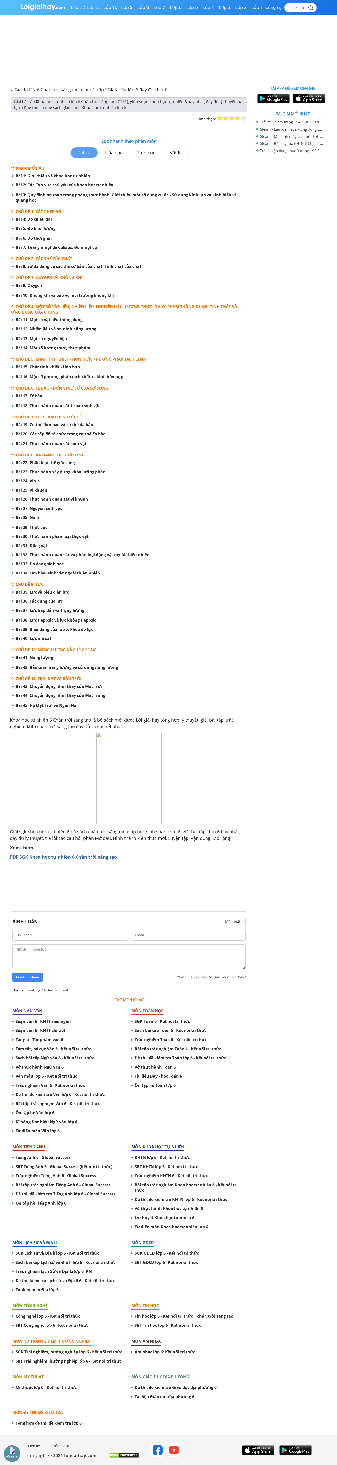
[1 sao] (220, 118)
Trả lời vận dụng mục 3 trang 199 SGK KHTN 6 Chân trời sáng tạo (292, 150)
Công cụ (273, 7)
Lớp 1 (257, 7)
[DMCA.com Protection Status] (124, 1457)
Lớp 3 (224, 7)
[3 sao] (232, 118)
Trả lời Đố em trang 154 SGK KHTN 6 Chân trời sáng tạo (292, 121)
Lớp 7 (159, 7)
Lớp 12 (78, 7)
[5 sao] (243, 118)
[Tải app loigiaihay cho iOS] (308, 98)
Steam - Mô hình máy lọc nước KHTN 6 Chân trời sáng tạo (292, 136)
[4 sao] (238, 118)
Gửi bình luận (27, 977)
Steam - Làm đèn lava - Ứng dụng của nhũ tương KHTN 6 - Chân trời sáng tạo (292, 129)
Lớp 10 (110, 7)
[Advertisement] (129, 882)
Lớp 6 (176, 7)
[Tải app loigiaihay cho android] (273, 98)
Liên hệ (34, 1446)
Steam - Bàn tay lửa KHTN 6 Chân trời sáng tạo (292, 143)
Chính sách (60, 1446)
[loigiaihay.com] (42, 9)
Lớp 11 (94, 7)
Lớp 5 (192, 7)
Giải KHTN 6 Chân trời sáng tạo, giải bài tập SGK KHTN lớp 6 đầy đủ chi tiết (92, 90)
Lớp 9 (127, 7)
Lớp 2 (241, 7)
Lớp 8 (143, 7)
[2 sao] (226, 118)
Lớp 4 (208, 7)
